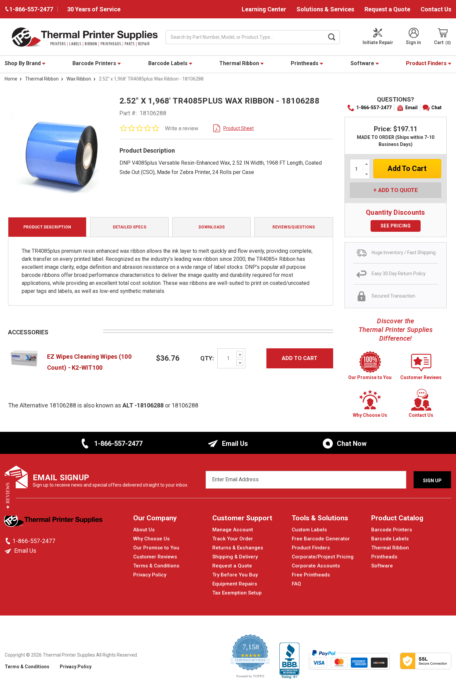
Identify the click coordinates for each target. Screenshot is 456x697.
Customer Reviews (155, 557)
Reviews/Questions (293, 227)
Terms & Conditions (156, 566)
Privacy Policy (149, 575)
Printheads (305, 63)
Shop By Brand (23, 63)
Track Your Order (232, 539)
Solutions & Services (325, 9)
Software (363, 63)
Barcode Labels (168, 63)
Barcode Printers (95, 63)
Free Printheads (311, 575)
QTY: (207, 358)
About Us (144, 530)
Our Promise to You (156, 548)
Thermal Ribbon (239, 63)
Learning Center (264, 9)
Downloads (212, 227)
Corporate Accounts (316, 566)
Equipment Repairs (234, 584)
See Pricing (396, 225)
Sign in (413, 42)
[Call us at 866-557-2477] (9, 541)
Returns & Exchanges (237, 548)
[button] (8, 496)
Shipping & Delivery (235, 557)
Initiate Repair (378, 42)
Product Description (47, 227)
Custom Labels (309, 530)
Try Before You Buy (235, 575)
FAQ (296, 584)
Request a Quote (387, 9)
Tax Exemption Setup (237, 593)
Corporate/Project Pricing (323, 557)
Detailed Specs (129, 227)
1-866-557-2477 (374, 107)
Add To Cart (299, 358)
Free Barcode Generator (321, 539)
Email (411, 107)
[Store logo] (54, 521)
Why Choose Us (151, 539)
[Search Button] (331, 37)
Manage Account (232, 530)
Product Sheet (238, 128)
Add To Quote (398, 190)
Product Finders (427, 63)
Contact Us (436, 9)
